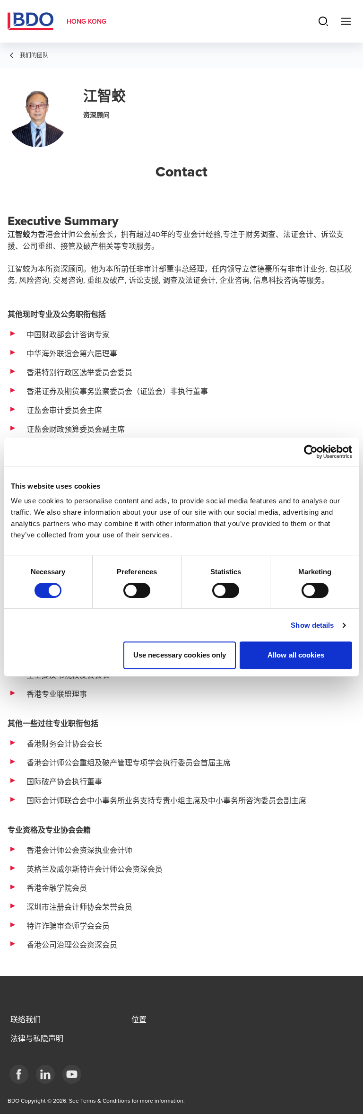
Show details (312, 625)
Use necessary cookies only (179, 655)
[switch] (136, 590)
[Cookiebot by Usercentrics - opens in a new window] (310, 452)
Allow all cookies (296, 655)
